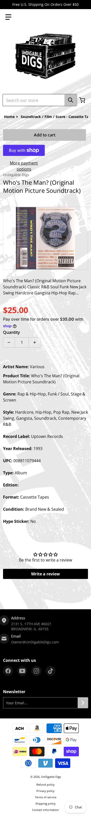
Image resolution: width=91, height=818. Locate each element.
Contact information (45, 810)
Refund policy (45, 784)
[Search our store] (70, 100)
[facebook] (8, 671)
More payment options (24, 166)
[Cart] (82, 100)
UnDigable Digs (51, 777)
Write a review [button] (45, 574)
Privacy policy (45, 791)
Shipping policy (45, 803)
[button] (8, 17)
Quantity (11, 332)
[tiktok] (51, 671)
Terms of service (45, 797)
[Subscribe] (83, 702)
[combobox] (39, 100)
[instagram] (36, 671)
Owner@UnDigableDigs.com (35, 642)
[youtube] (22, 671)
